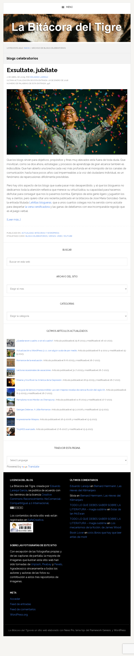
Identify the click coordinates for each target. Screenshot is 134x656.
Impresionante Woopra (28, 419)
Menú (69, 7)
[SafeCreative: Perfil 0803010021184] (21, 530)
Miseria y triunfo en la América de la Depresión (39, 380)
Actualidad (28, 233)
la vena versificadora (37, 206)
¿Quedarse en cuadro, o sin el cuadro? (35, 340)
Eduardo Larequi (80, 486)
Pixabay (46, 564)
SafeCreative (35, 519)
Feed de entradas (20, 604)
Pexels (58, 564)
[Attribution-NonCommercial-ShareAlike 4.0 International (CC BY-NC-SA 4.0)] (16, 507)
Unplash (36, 564)
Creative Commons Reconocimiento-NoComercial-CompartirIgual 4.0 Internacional (35, 499)
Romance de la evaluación (29, 360)
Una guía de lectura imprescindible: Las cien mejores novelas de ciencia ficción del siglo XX (61, 390)
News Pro (69, 630)
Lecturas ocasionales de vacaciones (34, 370)
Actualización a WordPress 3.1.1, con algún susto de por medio (47, 350)
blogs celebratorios (36, 236)
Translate (33, 466)
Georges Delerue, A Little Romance (33, 409)
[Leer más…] (14, 219)
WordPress (120, 630)
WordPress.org (19, 614)
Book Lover (77, 532)
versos (52, 236)
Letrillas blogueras (40, 202)
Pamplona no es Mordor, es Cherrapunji (36, 399)
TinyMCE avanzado (26, 429)
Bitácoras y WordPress (47, 233)
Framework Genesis (100, 630)
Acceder (15, 598)
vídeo (59, 236)
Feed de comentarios (23, 609)
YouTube (67, 236)
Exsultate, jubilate (32, 70)
